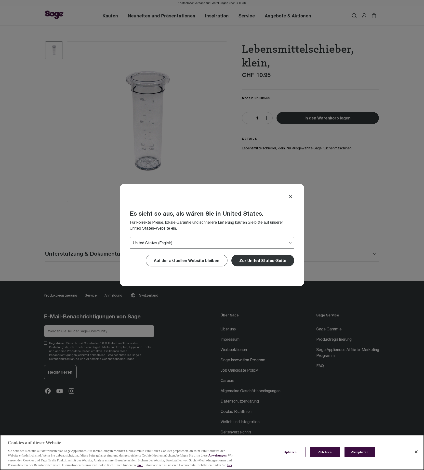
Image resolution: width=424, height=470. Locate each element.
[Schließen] (416, 451)
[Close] (290, 197)
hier (140, 465)
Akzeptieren (359, 452)
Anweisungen (217, 455)
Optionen (290, 452)
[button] (262, 260)
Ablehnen (324, 452)
